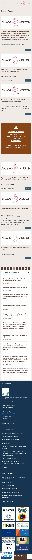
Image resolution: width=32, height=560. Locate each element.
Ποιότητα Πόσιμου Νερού (10, 488)
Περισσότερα (28, 80)
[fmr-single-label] (8, 510)
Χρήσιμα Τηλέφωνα (8, 482)
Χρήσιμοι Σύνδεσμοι (8, 485)
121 (26, 268)
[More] (28, 272)
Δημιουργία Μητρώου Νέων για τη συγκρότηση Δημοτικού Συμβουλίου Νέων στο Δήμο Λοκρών (15, 453)
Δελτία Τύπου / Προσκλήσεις (10, 436)
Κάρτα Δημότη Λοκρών (9, 458)
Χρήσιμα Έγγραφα (7, 473)
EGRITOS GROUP (15, 556)
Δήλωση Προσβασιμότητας (10, 492)
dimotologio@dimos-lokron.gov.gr (9, 413)
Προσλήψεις (6, 443)
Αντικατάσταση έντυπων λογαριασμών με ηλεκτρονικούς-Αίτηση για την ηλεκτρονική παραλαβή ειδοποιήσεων (16, 136)
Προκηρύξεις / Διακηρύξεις (10, 439)
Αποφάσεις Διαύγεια (8, 430)
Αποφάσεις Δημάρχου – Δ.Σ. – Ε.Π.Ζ (12, 433)
